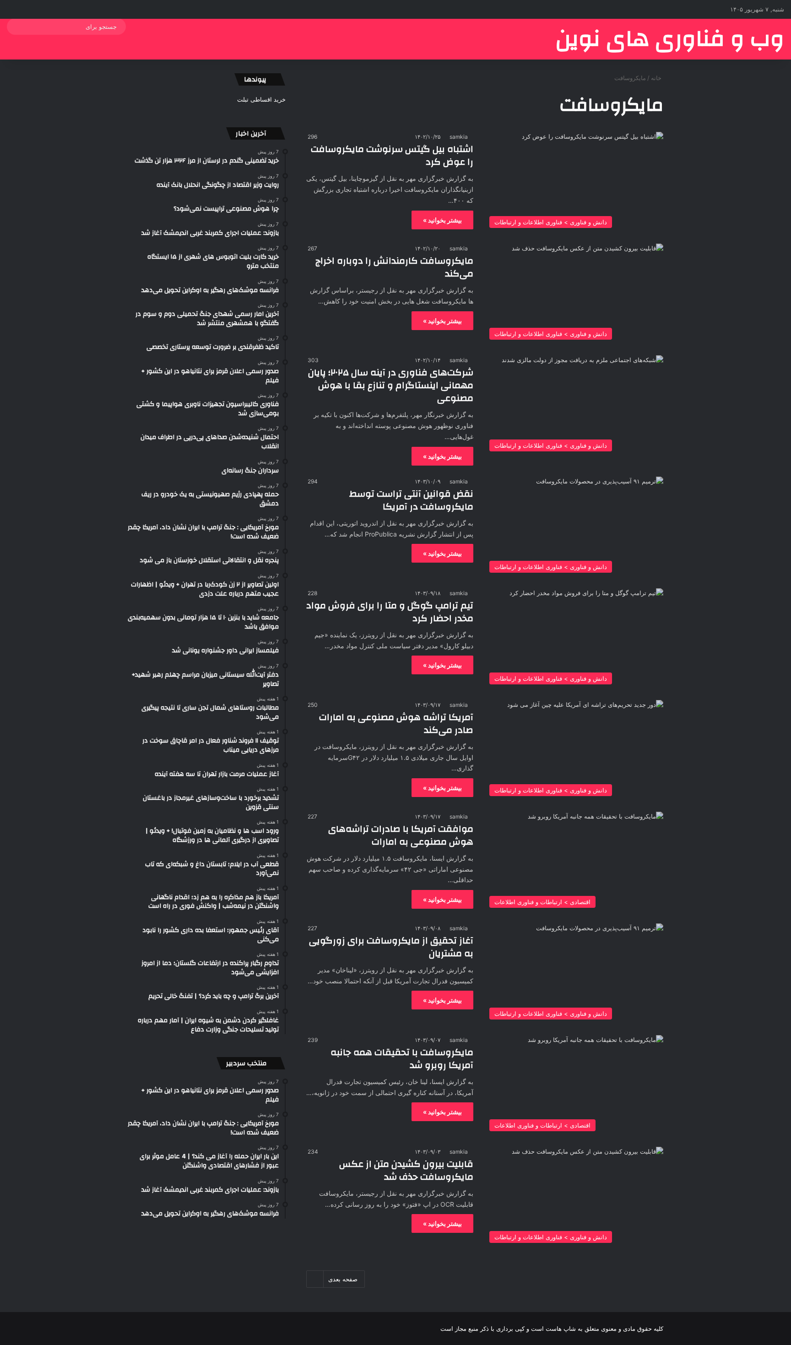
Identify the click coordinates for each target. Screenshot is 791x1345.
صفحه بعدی (343, 1279)
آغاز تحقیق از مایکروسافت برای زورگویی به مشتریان (391, 947)
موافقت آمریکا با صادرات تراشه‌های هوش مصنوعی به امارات (400, 835)
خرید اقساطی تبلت (261, 99)
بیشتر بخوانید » (442, 220)
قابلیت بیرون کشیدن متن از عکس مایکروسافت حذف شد (406, 1170)
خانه (657, 77)
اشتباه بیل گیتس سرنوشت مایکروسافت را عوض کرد (392, 155)
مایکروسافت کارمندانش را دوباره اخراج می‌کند (394, 267)
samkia (459, 136)
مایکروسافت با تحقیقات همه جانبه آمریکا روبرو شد (401, 1059)
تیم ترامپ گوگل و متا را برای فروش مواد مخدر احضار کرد (389, 612)
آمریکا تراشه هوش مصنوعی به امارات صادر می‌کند (396, 723)
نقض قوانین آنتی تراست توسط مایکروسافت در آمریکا (411, 500)
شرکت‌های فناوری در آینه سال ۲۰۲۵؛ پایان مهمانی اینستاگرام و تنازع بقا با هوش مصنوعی (390, 385)
